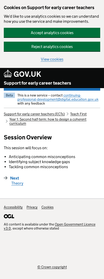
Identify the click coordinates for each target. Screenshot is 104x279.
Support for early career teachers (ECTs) (34, 114)
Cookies (47, 207)
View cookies (52, 59)
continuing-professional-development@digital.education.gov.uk (57, 97)
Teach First (78, 114)
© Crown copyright (52, 267)
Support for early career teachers (37, 83)
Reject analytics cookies (52, 46)
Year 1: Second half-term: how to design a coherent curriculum (47, 121)
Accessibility (13, 207)
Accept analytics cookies (52, 32)
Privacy (32, 207)
